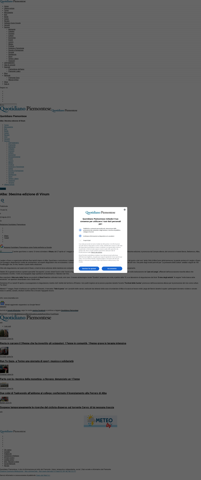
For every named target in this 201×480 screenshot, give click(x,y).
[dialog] (100, 240)
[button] (100, 240)
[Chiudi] (125, 210)
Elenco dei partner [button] (96, 252)
